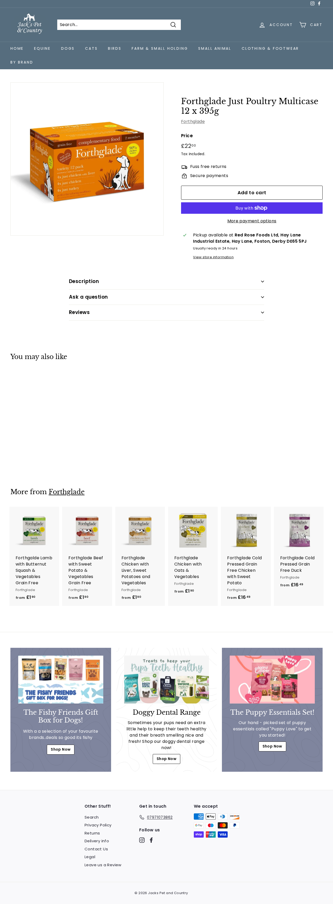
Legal (90, 856)
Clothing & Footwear (270, 48)
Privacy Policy (98, 825)
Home (17, 48)
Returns (92, 833)
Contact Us (96, 849)
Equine (42, 48)
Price (187, 136)
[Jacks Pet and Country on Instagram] (142, 840)
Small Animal (214, 48)
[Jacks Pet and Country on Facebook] (151, 840)
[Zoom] (87, 159)
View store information (213, 257)
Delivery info (97, 841)
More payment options (252, 221)
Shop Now (61, 749)
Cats (91, 48)
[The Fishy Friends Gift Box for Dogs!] (60, 680)
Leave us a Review (103, 865)
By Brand (21, 62)
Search (92, 817)
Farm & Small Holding (160, 48)
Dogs (68, 48)
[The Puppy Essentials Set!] (272, 680)
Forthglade (193, 121)
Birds (114, 48)
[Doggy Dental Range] (166, 680)
